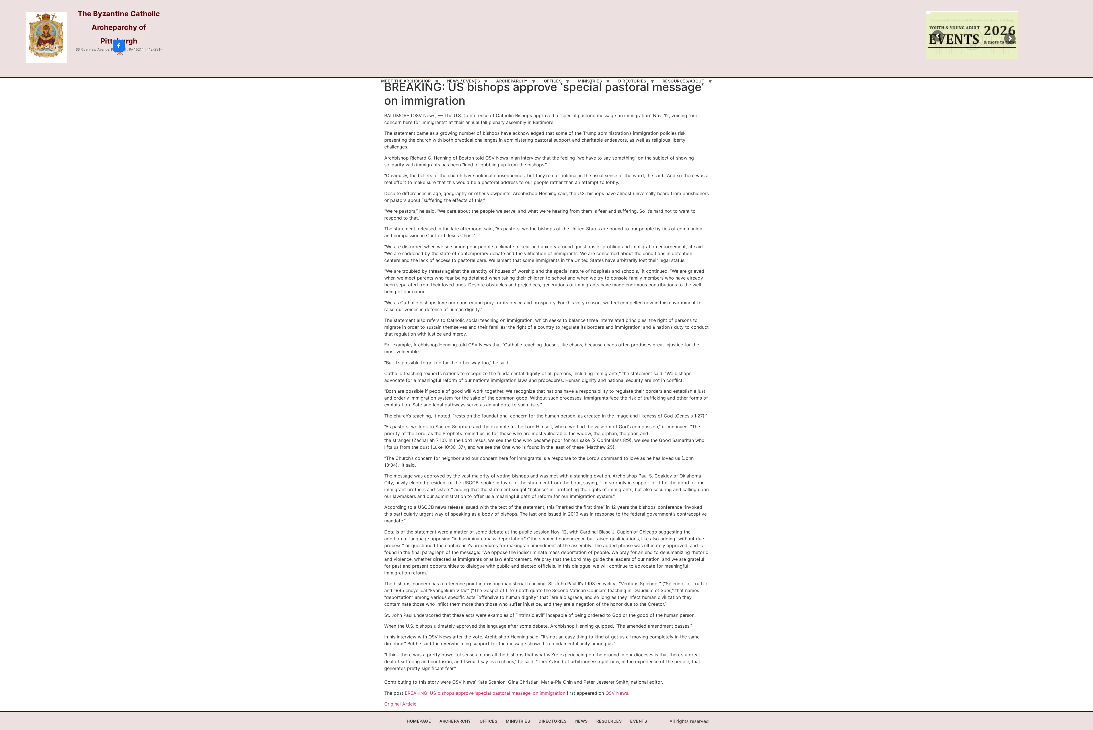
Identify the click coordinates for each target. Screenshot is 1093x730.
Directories (632, 80)
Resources (609, 721)
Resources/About (683, 80)
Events (638, 721)
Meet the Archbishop (406, 80)
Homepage (419, 721)
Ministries (590, 80)
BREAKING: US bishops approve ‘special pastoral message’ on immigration (485, 693)
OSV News (616, 693)
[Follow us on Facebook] (119, 46)
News (581, 721)
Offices (553, 80)
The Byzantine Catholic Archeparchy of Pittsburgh (119, 27)
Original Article (400, 704)
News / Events (463, 80)
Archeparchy (512, 80)
